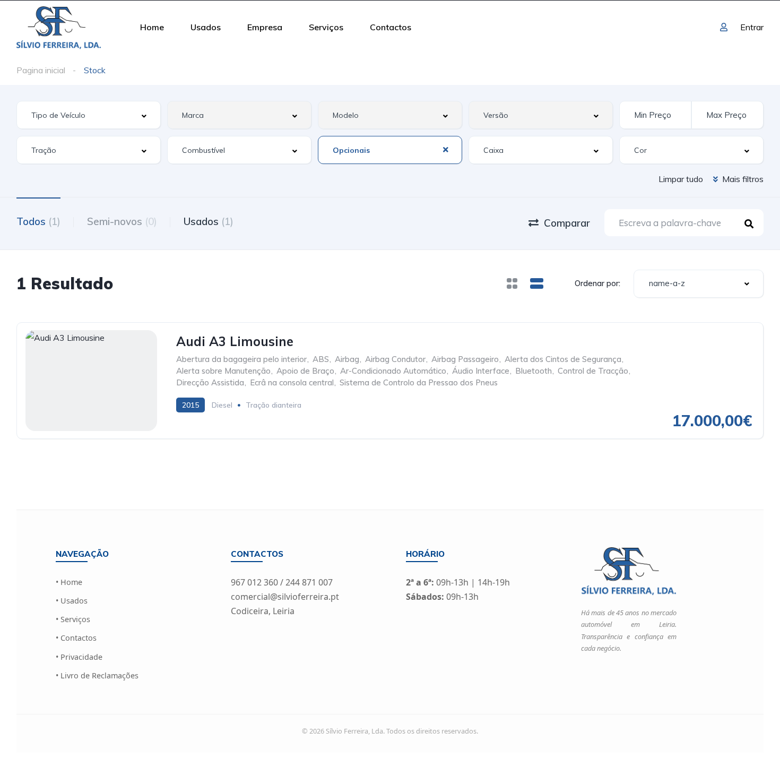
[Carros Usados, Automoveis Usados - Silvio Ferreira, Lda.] (58, 27)
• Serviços (73, 619)
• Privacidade (79, 657)
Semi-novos (122, 221)
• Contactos (76, 638)
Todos (38, 221)
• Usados (72, 601)
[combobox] (88, 115)
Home (152, 27)
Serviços (326, 27)
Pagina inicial (40, 70)
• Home (69, 582)
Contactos (390, 27)
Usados (205, 27)
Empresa (264, 27)
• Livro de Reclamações (97, 675)
